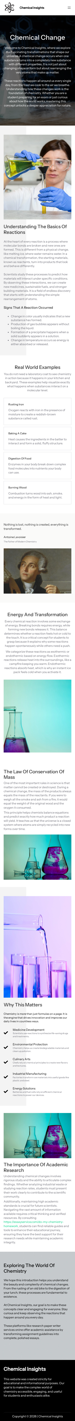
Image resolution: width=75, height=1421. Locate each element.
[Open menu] (69, 7)
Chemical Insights (32, 7)
